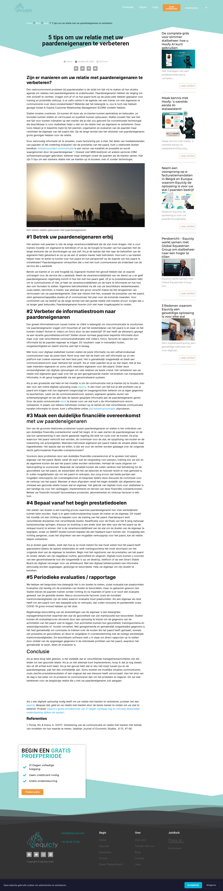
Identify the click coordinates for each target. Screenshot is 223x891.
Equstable (105, 852)
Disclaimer (174, 848)
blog (46, 23)
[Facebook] (29, 854)
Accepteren (193, 885)
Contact (139, 858)
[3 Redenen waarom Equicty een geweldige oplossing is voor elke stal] (178, 339)
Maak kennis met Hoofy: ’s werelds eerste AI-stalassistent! (175, 103)
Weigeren (211, 885)
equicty (82, 386)
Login (155, 7)
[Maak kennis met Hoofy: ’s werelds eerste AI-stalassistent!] (178, 137)
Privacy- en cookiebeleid (176, 841)
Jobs (138, 864)
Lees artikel (187, 85)
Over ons (140, 840)
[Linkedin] (50, 854)
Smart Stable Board (111, 864)
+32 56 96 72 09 (70, 841)
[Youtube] (36, 854)
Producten (128, 7)
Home (29, 23)
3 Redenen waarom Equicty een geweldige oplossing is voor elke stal (178, 311)
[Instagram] (43, 854)
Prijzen (143, 7)
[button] (76, 68)
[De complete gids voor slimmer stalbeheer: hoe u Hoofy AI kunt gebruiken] (178, 67)
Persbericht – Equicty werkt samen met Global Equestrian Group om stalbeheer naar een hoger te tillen (178, 248)
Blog (38, 23)
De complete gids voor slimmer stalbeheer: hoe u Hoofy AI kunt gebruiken (175, 40)
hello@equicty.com (72, 833)
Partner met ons (144, 846)
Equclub (104, 846)
